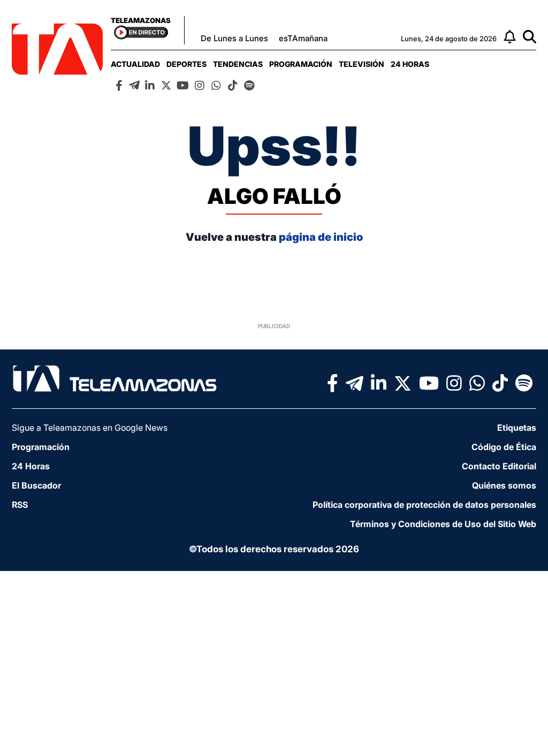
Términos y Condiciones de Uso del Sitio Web (443, 524)
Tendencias (238, 63)
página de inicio (321, 237)
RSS (20, 504)
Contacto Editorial (499, 466)
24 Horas (410, 63)
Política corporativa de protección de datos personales (424, 504)
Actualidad (135, 63)
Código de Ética (503, 446)
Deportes (186, 63)
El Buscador (36, 485)
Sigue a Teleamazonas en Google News (90, 427)
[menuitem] (135, 64)
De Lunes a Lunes (234, 38)
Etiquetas (516, 427)
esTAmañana (303, 38)
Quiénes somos (504, 485)
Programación (300, 63)
